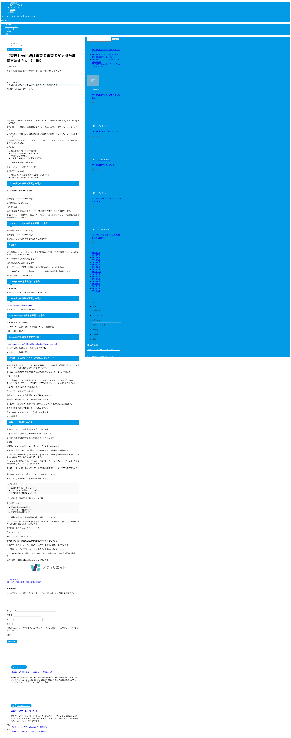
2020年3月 (96, 288)
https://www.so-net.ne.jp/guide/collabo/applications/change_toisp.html (32, 344)
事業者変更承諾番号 (33, 582)
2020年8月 (96, 276)
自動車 (8, 31)
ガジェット (10, 29)
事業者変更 (19, 582)
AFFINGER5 (111, 356)
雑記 (7, 34)
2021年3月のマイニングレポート (24, 711)
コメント (11, 611)
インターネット (13, 579)
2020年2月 (96, 291)
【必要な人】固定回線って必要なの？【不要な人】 (32, 672)
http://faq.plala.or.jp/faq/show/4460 (19, 305)
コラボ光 (10, 582)
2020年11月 (96, 272)
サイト (9, 624)
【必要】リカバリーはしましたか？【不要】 (29, 731)
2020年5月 (96, 284)
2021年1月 (96, 269)
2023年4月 (96, 253)
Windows (8, 25)
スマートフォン (11, 27)
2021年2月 (96, 267)
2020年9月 (96, 274)
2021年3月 (96, 265)
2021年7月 (96, 255)
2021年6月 (96, 257)
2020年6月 (96, 281)
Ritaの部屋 (5, 20)
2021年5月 (96, 260)
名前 (10, 615)
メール (10, 619)
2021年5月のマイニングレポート (105, 57)
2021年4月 (96, 262)
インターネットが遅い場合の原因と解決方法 (29, 727)
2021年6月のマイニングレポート (105, 54)
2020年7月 (96, 279)
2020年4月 (96, 286)
